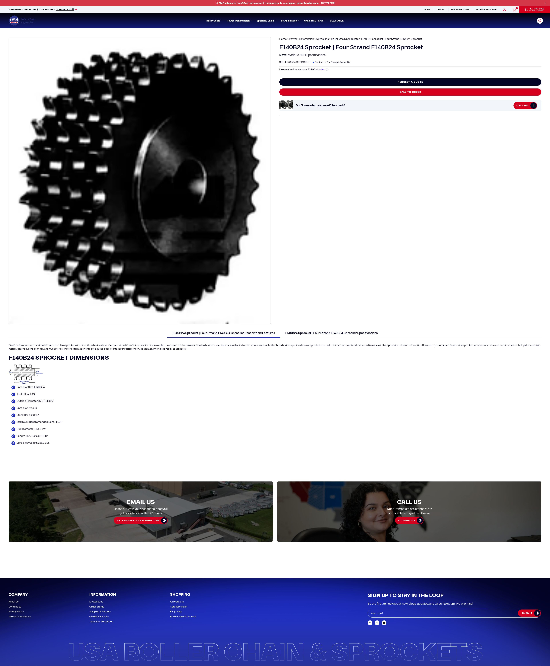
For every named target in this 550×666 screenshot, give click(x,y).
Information (102, 569)
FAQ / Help (176, 586)
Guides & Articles (99, 590)
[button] (540, 21)
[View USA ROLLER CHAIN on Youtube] (384, 597)
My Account (96, 576)
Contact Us (15, 581)
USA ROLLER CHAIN (26, 645)
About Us (14, 576)
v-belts (511, 345)
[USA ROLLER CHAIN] (22, 20)
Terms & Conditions (20, 590)
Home (283, 39)
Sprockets (322, 39)
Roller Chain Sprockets (345, 39)
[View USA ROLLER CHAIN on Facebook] (377, 597)
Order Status (96, 581)
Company (18, 569)
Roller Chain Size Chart (183, 590)
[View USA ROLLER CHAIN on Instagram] (370, 597)
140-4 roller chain (498, 345)
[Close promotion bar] (545, 3)
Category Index (178, 581)
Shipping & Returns (100, 586)
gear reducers (25, 348)
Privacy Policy (16, 586)
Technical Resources (101, 595)
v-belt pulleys (523, 345)
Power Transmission (301, 39)
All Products (177, 576)
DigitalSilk (534, 645)
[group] (275, 3)
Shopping (180, 569)
